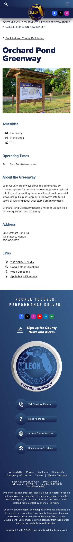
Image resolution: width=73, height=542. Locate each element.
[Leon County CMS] (36, 12)
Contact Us (58, 472)
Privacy (30, 472)
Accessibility (15, 472)
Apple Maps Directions (23, 276)
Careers (39, 475)
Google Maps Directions (24, 267)
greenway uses (54, 201)
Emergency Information (18, 475)
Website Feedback (57, 475)
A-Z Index (43, 472)
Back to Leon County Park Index (24, 38)
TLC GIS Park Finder (22, 262)
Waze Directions (20, 272)
